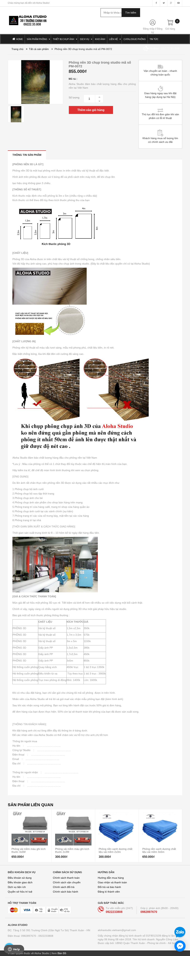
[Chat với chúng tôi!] (180, 946)
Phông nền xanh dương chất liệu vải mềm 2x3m (115, 850)
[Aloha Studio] (27, 18)
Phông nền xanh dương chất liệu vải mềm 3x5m (159, 850)
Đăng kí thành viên (109, 891)
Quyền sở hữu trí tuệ (20, 891)
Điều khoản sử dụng (20, 877)
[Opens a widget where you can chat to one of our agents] (14, 949)
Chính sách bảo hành (65, 891)
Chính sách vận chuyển (67, 882)
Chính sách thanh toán (66, 877)
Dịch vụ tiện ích (17, 887)
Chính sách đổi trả (63, 887)
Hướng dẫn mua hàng (111, 877)
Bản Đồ (62, 953)
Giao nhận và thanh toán (112, 882)
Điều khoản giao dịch (20, 882)
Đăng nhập (149, 28)
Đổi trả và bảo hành (109, 887)
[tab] (27, 154)
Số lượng (74, 97)
